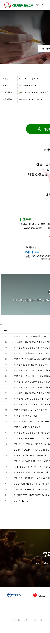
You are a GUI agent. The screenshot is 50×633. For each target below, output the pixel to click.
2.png (23, 99)
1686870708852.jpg (30, 92)
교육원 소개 (38, 5)
